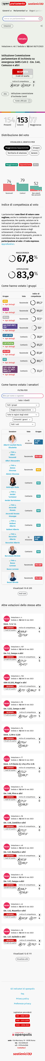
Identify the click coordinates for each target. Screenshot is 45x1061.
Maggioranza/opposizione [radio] (17, 148)
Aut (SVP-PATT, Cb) (9, 326)
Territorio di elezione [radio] (17, 153)
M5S (5, 301)
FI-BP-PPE (7, 335)
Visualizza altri (22, 959)
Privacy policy (22, 998)
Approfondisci (8, 244)
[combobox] (22, 18)
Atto (5, 94)
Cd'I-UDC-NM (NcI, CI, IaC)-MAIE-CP (9, 369)
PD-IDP (6, 351)
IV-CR (5, 309)
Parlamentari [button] (19, 11)
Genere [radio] (34, 153)
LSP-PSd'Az (8, 343)
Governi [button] (6, 11)
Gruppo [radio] (36, 148)
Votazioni (7, 26)
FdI (4, 359)
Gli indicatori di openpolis (22, 989)
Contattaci (21, 1048)
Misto (5, 317)
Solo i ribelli (24, 400)
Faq (22, 994)
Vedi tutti (22, 594)
